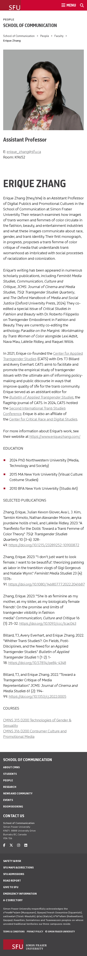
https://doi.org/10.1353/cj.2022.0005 (37, 696)
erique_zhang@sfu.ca (24, 151)
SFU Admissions (13, 874)
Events (8, 800)
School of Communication (30, 25)
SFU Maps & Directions (18, 867)
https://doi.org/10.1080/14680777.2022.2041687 (46, 584)
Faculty (59, 36)
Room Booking (13, 806)
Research (9, 787)
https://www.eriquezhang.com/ (54, 436)
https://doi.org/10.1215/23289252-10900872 (43, 545)
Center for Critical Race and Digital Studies (43, 419)
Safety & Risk (12, 861)
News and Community (18, 793)
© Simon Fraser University (60, 931)
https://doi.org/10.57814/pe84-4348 (37, 662)
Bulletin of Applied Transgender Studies (41, 397)
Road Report (12, 880)
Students (10, 774)
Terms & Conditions (14, 931)
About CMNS (11, 767)
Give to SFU (10, 887)
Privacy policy (35, 931)
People (8, 19)
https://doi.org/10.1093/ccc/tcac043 (47, 623)
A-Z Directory (13, 900)
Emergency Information (20, 893)
